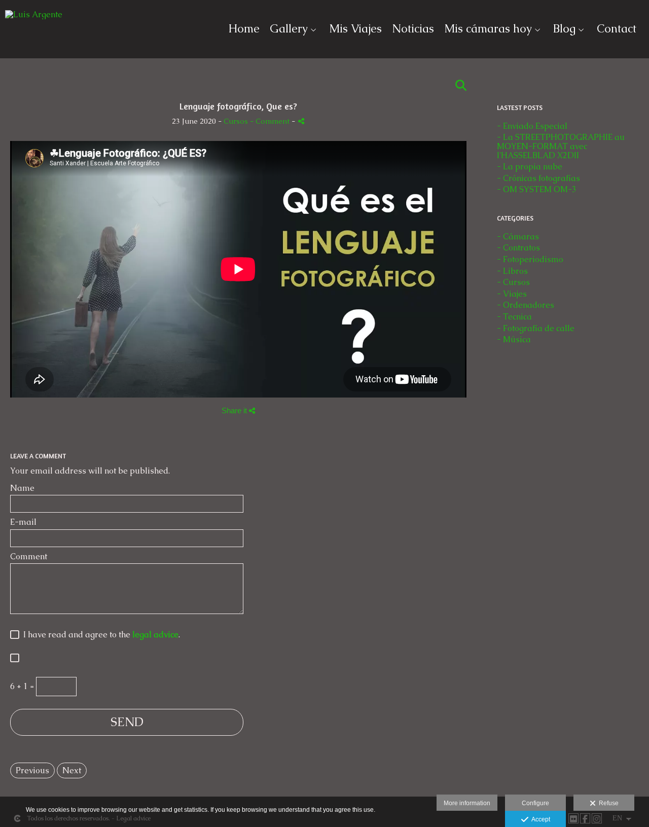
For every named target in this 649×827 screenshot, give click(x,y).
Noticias (413, 29)
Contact (616, 29)
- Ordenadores (525, 305)
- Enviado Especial (532, 126)
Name (22, 488)
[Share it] (301, 121)
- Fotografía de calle (535, 328)
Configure (535, 803)
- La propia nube (529, 166)
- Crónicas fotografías (538, 178)
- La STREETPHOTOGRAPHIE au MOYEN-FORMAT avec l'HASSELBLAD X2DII (561, 146)
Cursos (236, 121)
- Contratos (518, 247)
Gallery (289, 29)
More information (467, 803)
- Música (514, 339)
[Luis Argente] (33, 18)
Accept (539, 819)
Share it (235, 410)
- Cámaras (518, 236)
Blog (564, 29)
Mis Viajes (355, 29)
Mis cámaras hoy (488, 29)
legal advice (155, 634)
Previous (32, 770)
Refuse (607, 803)
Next (71, 770)
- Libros (512, 271)
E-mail (23, 522)
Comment (28, 556)
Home (244, 29)
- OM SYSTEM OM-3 (536, 189)
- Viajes (512, 294)
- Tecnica (514, 316)
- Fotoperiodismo (530, 259)
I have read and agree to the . (99, 635)
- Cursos (513, 282)
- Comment (271, 121)
